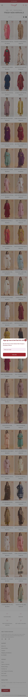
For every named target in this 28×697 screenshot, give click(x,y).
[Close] (25, 340)
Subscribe (14, 354)
